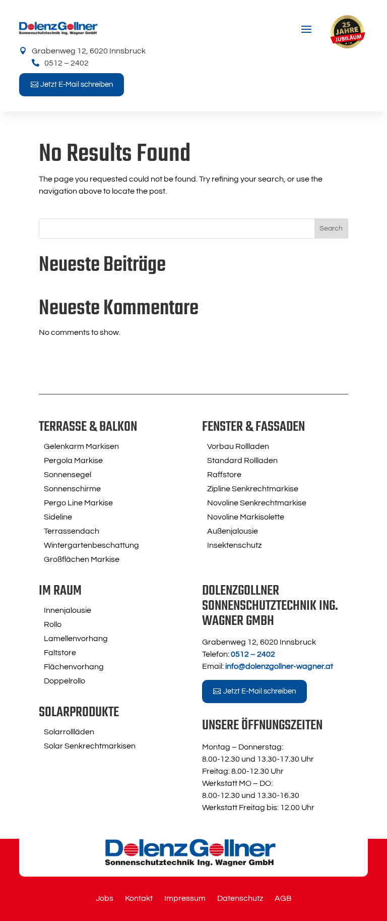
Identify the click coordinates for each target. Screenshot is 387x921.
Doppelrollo (64, 681)
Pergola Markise (73, 460)
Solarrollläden (69, 732)
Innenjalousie (67, 610)
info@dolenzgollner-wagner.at (279, 666)
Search (331, 228)
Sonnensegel (67, 475)
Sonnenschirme (72, 489)
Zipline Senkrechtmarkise (252, 489)
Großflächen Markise (81, 559)
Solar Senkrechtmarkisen (90, 746)
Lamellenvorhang (76, 639)
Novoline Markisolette (245, 517)
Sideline (58, 517)
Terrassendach (71, 531)
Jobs (104, 898)
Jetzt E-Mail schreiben (76, 84)
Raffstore (224, 475)
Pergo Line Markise (78, 503)
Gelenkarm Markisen (81, 446)
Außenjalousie (232, 531)
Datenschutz (240, 898)
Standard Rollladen (242, 460)
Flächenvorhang (74, 667)
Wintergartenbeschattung (91, 545)
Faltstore (60, 653)
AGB (283, 898)
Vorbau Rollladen (238, 446)
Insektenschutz (234, 545)
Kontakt (139, 898)
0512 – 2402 (66, 63)
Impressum (185, 898)
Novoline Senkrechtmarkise (256, 503)
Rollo (52, 624)
